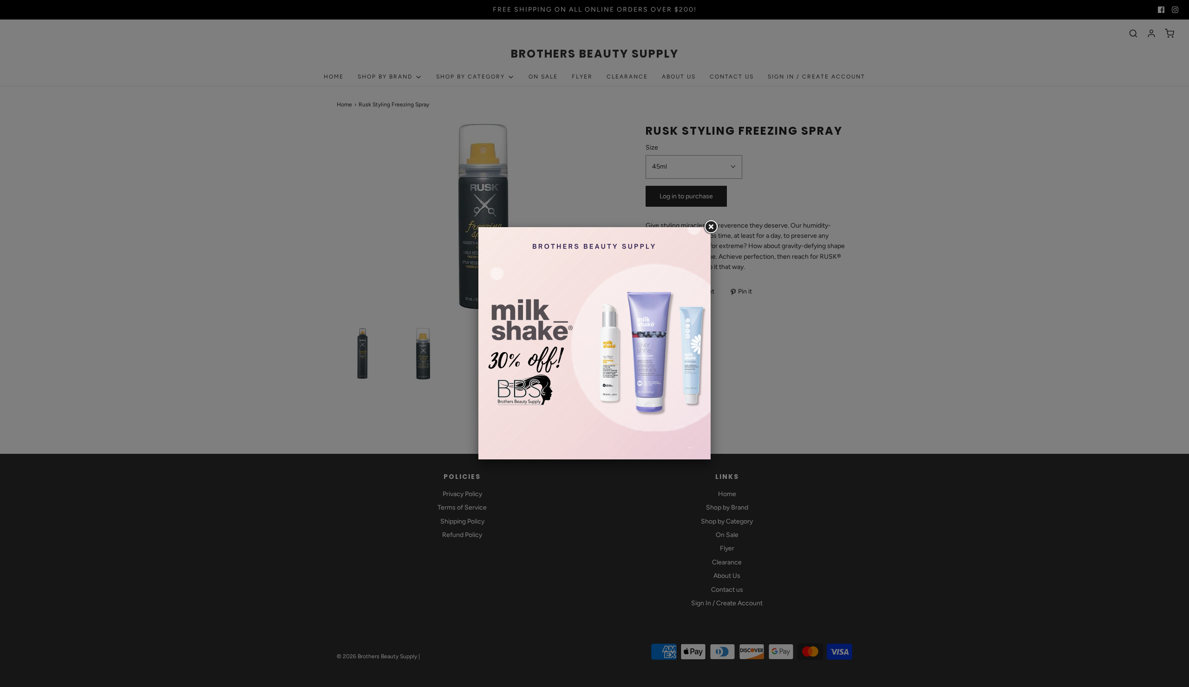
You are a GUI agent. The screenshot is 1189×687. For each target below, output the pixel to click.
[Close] (710, 227)
